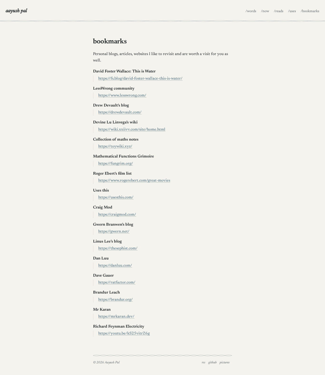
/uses (292, 11)
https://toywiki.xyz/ (115, 146)
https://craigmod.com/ (117, 215)
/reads (278, 11)
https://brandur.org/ (115, 300)
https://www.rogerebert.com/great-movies (134, 180)
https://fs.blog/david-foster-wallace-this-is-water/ (140, 79)
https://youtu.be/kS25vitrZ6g (124, 333)
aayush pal (16, 11)
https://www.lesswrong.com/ (122, 95)
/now (265, 11)
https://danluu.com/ (115, 266)
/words (251, 11)
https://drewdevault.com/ (120, 112)
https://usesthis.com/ (115, 197)
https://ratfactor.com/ (116, 282)
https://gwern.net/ (113, 231)
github (212, 362)
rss (203, 362)
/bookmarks (310, 11)
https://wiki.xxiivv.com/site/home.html (131, 130)
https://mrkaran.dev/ (116, 317)
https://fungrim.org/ (115, 164)
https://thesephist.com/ (118, 248)
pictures (225, 362)
